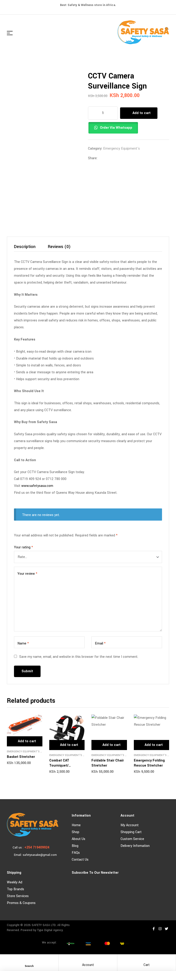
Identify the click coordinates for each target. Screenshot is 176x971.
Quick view (40, 718)
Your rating (23, 547)
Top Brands (15, 889)
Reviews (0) (59, 247)
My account (130, 825)
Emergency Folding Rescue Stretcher (149, 763)
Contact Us (80, 859)
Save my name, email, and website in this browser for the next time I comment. (78, 656)
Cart (146, 965)
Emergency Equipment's (121, 148)
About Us (78, 839)
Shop (75, 832)
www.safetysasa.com (37, 485)
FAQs (76, 852)
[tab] (25, 248)
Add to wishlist (145, 128)
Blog (75, 845)
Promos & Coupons (21, 903)
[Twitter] (166, 929)
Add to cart (141, 113)
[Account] (87, 960)
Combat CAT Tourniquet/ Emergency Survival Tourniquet (65, 768)
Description (25, 247)
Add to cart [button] (27, 741)
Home (76, 825)
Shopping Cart (131, 832)
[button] (115, 129)
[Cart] (146, 960)
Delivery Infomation (135, 845)
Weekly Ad (14, 882)
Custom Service (132, 839)
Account (88, 965)
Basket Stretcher (21, 756)
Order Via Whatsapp (116, 127)
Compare (152, 128)
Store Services (18, 896)
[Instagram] (160, 929)
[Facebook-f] (153, 929)
